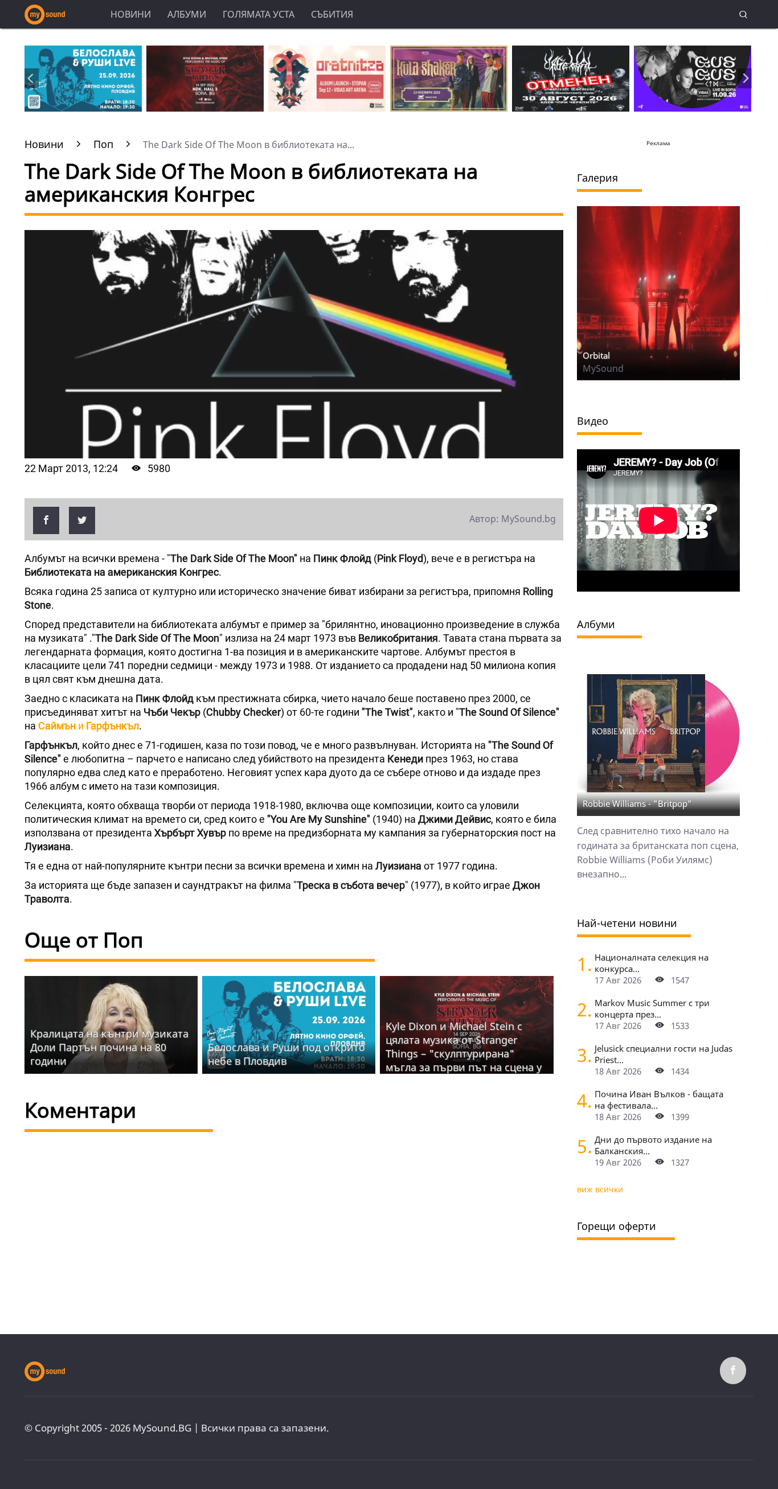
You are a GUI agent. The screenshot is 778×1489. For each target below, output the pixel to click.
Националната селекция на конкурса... (652, 962)
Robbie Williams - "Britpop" (637, 803)
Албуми (186, 14)
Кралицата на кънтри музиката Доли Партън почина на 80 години (109, 1047)
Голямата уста (258, 14)
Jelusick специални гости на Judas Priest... (663, 1054)
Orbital (596, 355)
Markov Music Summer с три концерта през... (652, 1008)
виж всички (600, 1189)
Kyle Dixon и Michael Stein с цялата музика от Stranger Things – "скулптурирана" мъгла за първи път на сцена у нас (464, 1053)
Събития (332, 14)
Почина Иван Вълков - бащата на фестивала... (659, 1099)
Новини (130, 14)
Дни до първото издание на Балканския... (653, 1145)
